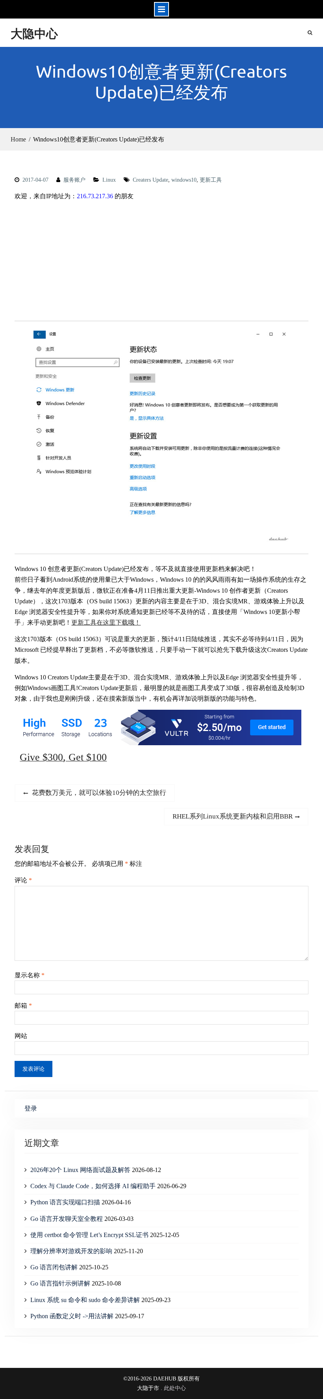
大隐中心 (34, 33)
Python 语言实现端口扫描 (65, 1202)
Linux (109, 180)
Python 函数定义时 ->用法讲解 (71, 1316)
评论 (23, 880)
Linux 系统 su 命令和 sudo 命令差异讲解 (85, 1300)
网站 (21, 1036)
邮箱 (23, 1005)
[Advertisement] (161, 262)
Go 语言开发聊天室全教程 (66, 1218)
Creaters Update (150, 180)
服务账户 (74, 180)
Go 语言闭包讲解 (54, 1267)
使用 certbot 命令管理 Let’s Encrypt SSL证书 (89, 1235)
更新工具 (211, 180)
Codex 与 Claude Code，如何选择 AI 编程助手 (93, 1186)
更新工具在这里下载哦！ (106, 622)
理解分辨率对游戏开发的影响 (71, 1251)
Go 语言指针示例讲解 (60, 1283)
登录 (30, 1108)
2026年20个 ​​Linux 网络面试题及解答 (80, 1169)
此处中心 (175, 1388)
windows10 (184, 180)
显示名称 (30, 975)
